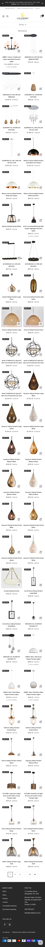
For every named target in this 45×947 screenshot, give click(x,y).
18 (30, 872)
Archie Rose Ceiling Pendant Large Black (33, 590)
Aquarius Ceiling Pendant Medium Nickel (11, 491)
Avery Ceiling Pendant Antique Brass (11, 828)
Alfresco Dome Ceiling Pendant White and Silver (33, 193)
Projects (5, 897)
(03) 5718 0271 (13, 3)
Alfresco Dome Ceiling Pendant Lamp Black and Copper (33, 160)
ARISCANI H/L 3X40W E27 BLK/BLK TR (11, 656)
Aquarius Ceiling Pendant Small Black (11, 524)
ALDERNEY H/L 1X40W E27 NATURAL (33, 94)
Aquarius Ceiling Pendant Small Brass (33, 524)
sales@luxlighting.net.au (28, 3)
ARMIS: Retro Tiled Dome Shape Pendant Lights (33, 656)
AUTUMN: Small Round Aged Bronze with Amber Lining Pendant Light (33, 794)
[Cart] (41, 15)
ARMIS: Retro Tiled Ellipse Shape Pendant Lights (11, 692)
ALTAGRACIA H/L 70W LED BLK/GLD (33, 263)
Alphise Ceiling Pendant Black (11, 224)
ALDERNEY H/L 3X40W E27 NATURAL (11, 127)
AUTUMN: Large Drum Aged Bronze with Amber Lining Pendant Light (12, 794)
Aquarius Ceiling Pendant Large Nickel (11, 426)
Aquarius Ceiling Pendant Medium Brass (33, 459)
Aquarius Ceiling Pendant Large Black (33, 393)
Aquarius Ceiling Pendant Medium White (33, 491)
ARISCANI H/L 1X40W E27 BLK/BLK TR (33, 623)
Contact (37, 6)
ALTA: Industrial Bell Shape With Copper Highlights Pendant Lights (33, 227)
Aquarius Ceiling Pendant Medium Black (11, 459)
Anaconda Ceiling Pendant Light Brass (33, 296)
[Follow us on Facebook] (5, 922)
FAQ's (4, 889)
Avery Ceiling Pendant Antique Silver (33, 828)
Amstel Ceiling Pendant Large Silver (11, 296)
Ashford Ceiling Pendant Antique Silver (33, 727)
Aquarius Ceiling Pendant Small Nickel (11, 557)
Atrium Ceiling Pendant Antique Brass (12, 760)
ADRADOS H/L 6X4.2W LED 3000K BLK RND (33, 56)
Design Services (10, 6)
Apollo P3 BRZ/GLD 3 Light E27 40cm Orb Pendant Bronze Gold (11, 360)
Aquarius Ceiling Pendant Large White (33, 426)
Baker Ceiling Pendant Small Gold (33, 861)
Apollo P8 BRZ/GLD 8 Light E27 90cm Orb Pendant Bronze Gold (11, 393)
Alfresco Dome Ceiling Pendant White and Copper (12, 193)
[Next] (34, 872)
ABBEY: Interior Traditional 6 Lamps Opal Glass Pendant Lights (11, 57)
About (4, 893)
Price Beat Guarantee (9, 907)
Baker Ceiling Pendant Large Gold (12, 861)
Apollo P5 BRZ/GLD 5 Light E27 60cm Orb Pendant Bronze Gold (33, 360)
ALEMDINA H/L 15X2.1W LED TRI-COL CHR (33, 127)
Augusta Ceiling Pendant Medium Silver (33, 760)
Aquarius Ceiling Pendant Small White (33, 557)
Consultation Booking (9, 904)
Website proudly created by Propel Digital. (23, 930)
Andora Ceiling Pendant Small (33, 328)
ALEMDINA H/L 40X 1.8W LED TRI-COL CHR (11, 160)
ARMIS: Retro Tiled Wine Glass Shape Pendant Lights (33, 692)
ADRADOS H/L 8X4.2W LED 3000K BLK (11, 94)
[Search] (7, 15)
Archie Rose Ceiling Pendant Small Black (11, 623)
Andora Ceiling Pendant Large (11, 328)
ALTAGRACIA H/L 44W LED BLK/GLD (11, 263)
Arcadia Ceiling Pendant (11, 589)
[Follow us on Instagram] (9, 922)
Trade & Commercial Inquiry (25, 6)
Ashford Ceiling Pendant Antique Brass (11, 727)
